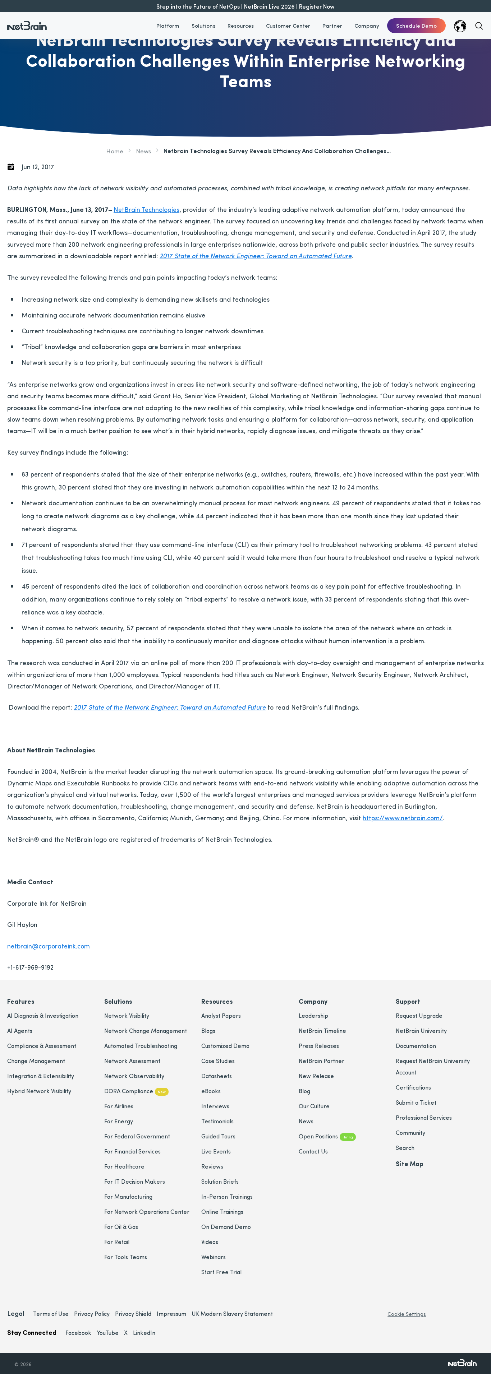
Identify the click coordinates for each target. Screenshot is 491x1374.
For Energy (118, 1121)
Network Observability (134, 1076)
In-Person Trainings (227, 1196)
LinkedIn (144, 1332)
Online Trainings (222, 1211)
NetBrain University (421, 1030)
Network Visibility (126, 1015)
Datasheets (216, 1076)
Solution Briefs (220, 1181)
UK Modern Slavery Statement (232, 1313)
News (143, 151)
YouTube (108, 1332)
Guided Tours (218, 1136)
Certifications (413, 1087)
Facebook (78, 1332)
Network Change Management (145, 1030)
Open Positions (326, 1136)
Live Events (216, 1151)
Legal (15, 1313)
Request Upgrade (419, 1015)
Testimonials (217, 1121)
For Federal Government (137, 1136)
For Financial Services (132, 1151)
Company (366, 25)
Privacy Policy (92, 1313)
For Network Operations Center (146, 1211)
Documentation (416, 1045)
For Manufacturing (128, 1196)
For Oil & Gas (121, 1226)
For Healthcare (124, 1166)
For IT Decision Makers (134, 1181)
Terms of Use (51, 1313)
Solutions (203, 25)
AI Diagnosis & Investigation (42, 1015)
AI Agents (19, 1030)
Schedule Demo (416, 25)
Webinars (213, 1257)
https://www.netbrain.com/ (403, 817)
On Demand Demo (226, 1226)
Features (21, 1001)
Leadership (313, 1015)
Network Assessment (132, 1060)
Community (410, 1132)
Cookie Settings (406, 1313)
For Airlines (118, 1106)
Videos (209, 1241)
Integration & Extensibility (40, 1076)
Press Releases (319, 1045)
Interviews (215, 1106)
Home (114, 151)
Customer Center (288, 25)
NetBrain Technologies (146, 209)
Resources (241, 25)
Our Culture (314, 1106)
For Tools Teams (125, 1257)
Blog (304, 1091)
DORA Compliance (135, 1091)
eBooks (211, 1091)
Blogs (208, 1030)
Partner (332, 25)
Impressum (171, 1313)
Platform (167, 25)
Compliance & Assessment (41, 1045)
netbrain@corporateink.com (48, 945)
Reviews (212, 1166)
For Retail (116, 1241)
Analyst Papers (221, 1015)
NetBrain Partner (321, 1060)
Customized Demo (225, 1045)
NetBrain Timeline (322, 1030)
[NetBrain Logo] (27, 21)
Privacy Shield (133, 1313)
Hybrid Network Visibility (39, 1091)
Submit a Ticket (416, 1102)
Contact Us (313, 1151)
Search (405, 1147)
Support (408, 1001)
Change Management (36, 1060)
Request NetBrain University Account (433, 1066)
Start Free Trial (221, 1272)
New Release (316, 1076)
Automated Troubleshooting (140, 1045)
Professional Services (424, 1117)
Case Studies (218, 1060)
